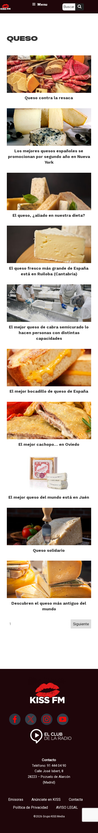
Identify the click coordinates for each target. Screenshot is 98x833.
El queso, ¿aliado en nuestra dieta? (49, 215)
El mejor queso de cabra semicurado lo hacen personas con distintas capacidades (49, 333)
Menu (42, 4)
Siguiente (81, 624)
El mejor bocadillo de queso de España (49, 391)
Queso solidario (49, 550)
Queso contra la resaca (49, 97)
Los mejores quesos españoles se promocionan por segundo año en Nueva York (49, 156)
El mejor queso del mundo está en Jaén (48, 497)
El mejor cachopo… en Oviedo (48, 444)
